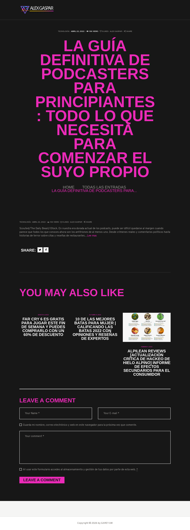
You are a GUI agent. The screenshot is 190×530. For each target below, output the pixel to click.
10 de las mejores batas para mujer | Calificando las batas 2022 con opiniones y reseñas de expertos (95, 328)
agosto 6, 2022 (43, 315)
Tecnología (63, 31)
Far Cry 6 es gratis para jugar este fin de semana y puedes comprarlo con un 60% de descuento (43, 327)
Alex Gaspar (116, 31)
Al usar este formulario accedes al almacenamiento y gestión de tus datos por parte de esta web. (80, 469)
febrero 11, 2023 (146, 347)
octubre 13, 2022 (95, 315)
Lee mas (92, 235)
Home (68, 187)
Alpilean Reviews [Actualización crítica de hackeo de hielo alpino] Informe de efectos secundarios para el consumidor (146, 362)
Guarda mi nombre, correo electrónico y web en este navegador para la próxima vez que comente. (80, 425)
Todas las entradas (104, 187)
